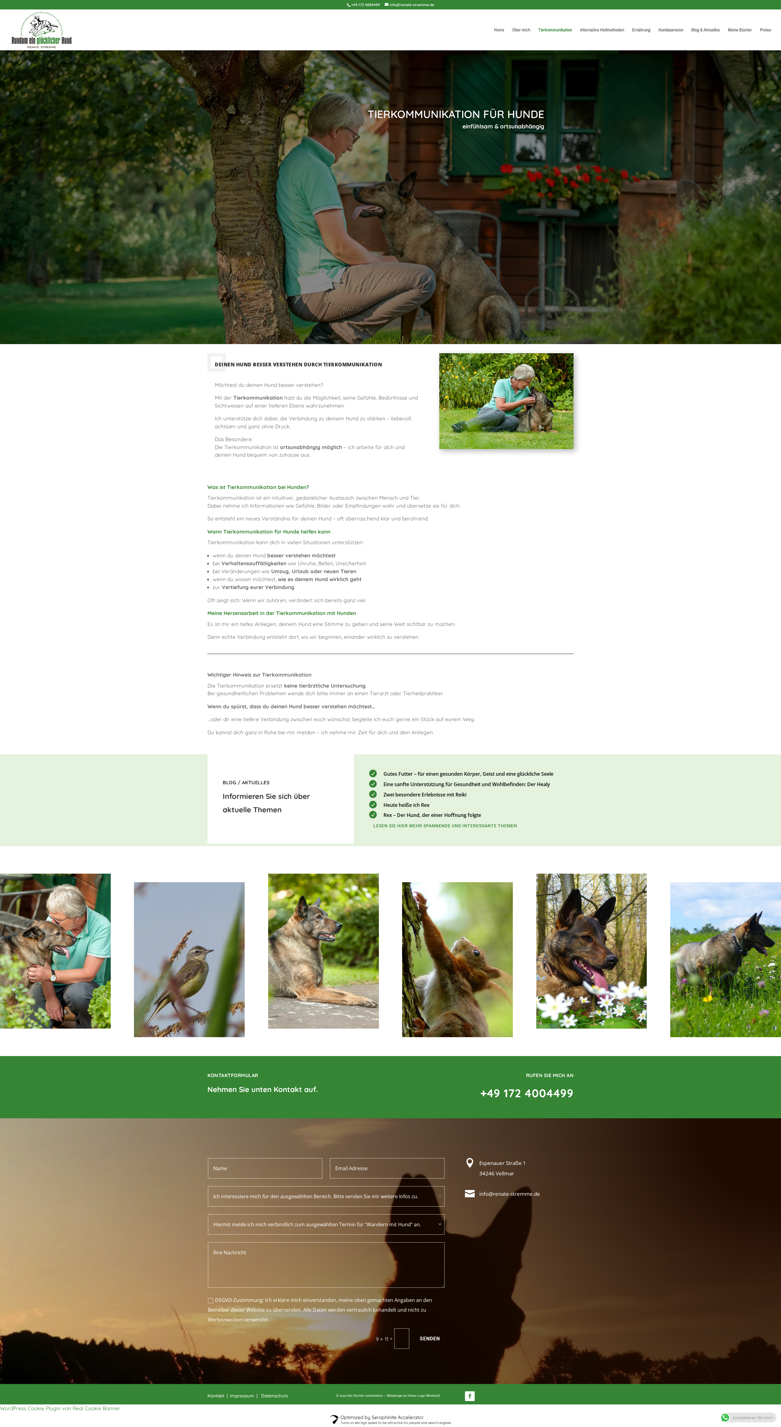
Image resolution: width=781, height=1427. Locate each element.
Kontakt (215, 1396)
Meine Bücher (740, 30)
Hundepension (670, 30)
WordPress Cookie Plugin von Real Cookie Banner (60, 1408)
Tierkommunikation (555, 30)
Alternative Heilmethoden (602, 30)
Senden (430, 1339)
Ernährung (641, 30)
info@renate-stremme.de (509, 1193)
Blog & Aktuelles (705, 30)
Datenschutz (275, 1396)
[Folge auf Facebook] (470, 1396)
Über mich (521, 30)
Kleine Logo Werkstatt (424, 1395)
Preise (765, 30)
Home (499, 30)
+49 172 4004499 (365, 4)
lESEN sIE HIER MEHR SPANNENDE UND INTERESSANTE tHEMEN (445, 825)
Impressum (242, 1396)
